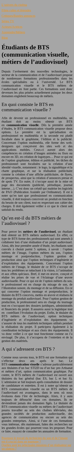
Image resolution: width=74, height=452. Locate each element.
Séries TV (8, 21)
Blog (5, 37)
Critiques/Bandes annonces (18, 15)
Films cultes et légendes (16, 10)
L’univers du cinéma (14, 4)
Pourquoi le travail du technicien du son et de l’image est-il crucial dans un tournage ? (35, 439)
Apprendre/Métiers (13, 32)
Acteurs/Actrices (12, 26)
